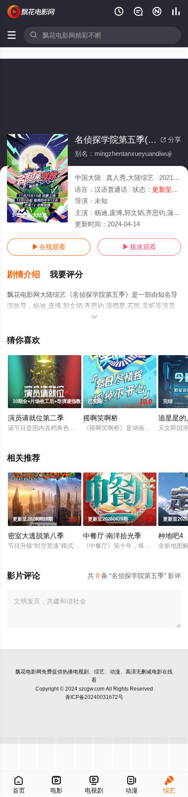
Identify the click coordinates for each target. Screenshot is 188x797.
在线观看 (49, 246)
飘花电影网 (28, 672)
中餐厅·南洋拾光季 (112, 536)
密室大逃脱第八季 (36, 536)
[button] (28, 274)
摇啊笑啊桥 (100, 418)
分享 (170, 139)
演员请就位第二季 (36, 418)
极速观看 (139, 246)
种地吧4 (170, 536)
